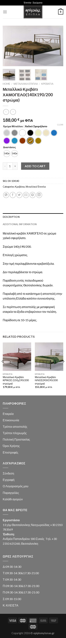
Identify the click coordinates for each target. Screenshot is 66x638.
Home (6, 83)
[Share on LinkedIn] (39, 195)
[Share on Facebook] (13, 195)
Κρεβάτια (47, 83)
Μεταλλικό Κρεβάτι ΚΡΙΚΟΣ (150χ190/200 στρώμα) (16, 380)
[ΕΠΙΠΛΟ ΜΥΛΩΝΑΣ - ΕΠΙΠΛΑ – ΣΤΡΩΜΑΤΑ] (33, 12)
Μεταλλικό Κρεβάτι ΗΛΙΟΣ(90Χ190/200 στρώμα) (46, 380)
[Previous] (8, 46)
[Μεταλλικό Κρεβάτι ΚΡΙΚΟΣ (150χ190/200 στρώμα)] (17, 356)
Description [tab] (11, 216)
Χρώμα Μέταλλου (13, 126)
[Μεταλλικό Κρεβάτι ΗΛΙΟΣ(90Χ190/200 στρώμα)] (49, 356)
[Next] (57, 46)
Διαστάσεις (9, 147)
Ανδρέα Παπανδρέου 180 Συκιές (23, 538)
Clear (60, 124)
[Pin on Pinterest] (33, 195)
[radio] (6, 133)
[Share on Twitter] (19, 195)
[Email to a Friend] (26, 195)
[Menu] (5, 11)
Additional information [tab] (20, 224)
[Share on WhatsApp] (6, 195)
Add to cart (35, 166)
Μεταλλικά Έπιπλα (26, 83)
